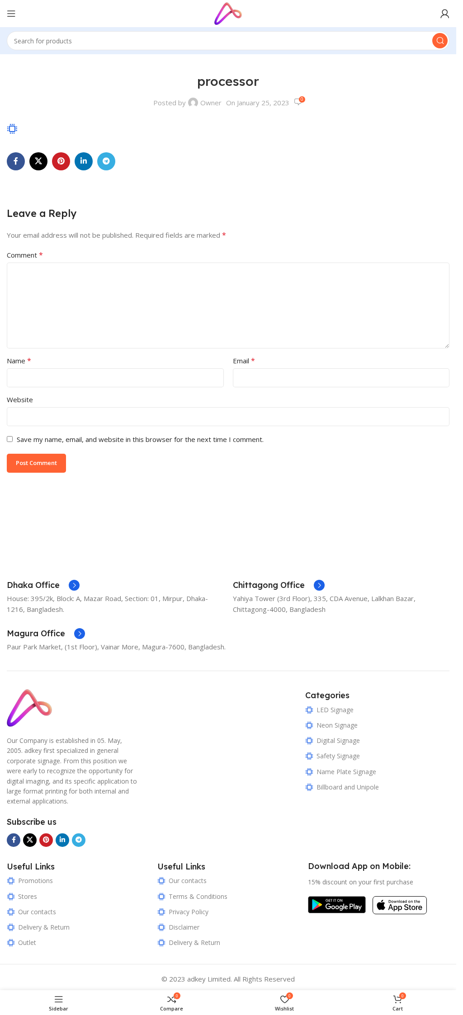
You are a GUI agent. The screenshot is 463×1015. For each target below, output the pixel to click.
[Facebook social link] (16, 161)
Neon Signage (337, 725)
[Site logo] (227, 12)
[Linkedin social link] (84, 161)
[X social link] (38, 161)
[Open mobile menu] (11, 14)
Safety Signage (338, 756)
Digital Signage (338, 740)
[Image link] (29, 707)
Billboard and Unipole (348, 787)
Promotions (35, 880)
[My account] (445, 14)
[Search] (440, 40)
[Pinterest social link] (61, 161)
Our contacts (37, 911)
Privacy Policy (188, 911)
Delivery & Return (44, 927)
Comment (25, 255)
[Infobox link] (43, 585)
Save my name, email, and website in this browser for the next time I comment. (140, 439)
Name (19, 361)
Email (244, 361)
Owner (211, 102)
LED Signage (335, 709)
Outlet (27, 942)
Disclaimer (184, 927)
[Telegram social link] (106, 161)
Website (20, 399)
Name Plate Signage (346, 771)
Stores (27, 896)
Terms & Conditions (198, 896)
